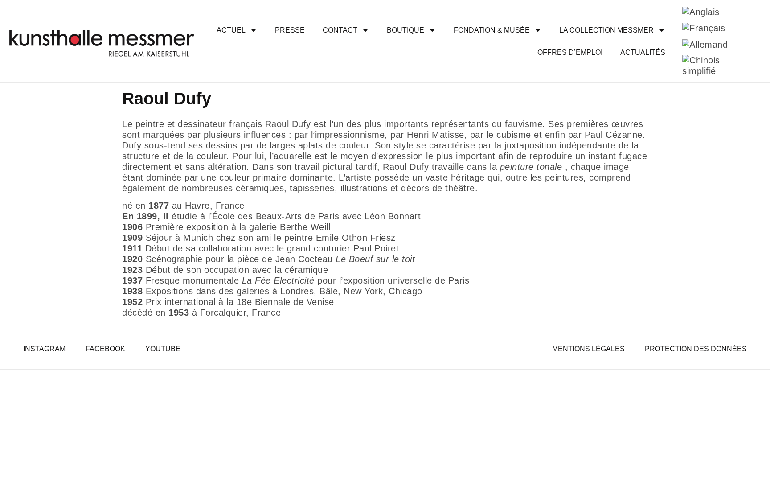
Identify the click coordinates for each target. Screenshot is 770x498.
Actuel (231, 30)
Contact (340, 30)
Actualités (642, 52)
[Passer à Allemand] (705, 44)
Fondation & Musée (492, 30)
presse (290, 30)
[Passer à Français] (703, 28)
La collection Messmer (606, 30)
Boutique (405, 30)
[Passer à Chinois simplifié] (716, 66)
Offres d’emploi (569, 52)
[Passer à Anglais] (701, 12)
